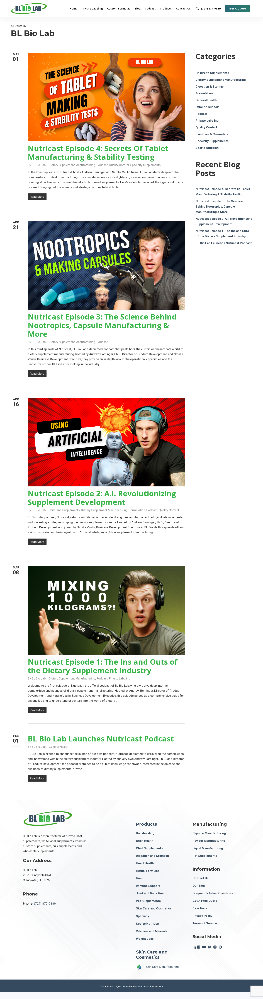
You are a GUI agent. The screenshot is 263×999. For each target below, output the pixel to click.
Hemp (140, 878)
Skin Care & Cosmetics (212, 134)
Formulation (137, 510)
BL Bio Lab (39, 165)
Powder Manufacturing (209, 840)
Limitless (150, 986)
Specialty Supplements (145, 165)
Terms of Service (205, 923)
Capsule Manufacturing (209, 833)
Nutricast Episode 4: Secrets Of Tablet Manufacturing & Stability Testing (98, 152)
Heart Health (145, 863)
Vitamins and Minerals (151, 931)
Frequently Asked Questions (213, 893)
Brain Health (144, 840)
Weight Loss (145, 938)
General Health (58, 746)
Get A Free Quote (205, 900)
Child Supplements (149, 848)
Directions (200, 908)
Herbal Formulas (147, 871)
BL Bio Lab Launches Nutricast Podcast (101, 738)
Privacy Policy (202, 916)
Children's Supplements (64, 510)
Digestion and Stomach (152, 856)
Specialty (142, 916)
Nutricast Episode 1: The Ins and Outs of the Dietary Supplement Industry (102, 666)
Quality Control (119, 165)
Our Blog (199, 885)
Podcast (102, 165)
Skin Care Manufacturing (162, 967)
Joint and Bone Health (151, 893)
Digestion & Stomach (210, 86)
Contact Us (200, 878)
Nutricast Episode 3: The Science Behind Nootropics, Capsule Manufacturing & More (102, 325)
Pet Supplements (148, 901)
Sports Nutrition (207, 148)
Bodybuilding (145, 833)
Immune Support (208, 107)
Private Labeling (119, 678)
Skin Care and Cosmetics (154, 908)
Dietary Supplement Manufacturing (72, 165)
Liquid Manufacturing (208, 848)
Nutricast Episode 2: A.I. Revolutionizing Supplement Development (102, 497)
